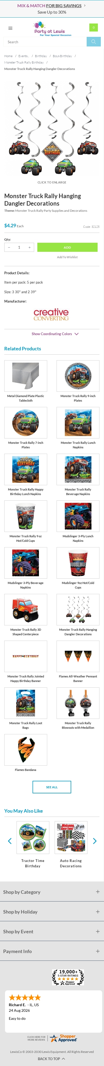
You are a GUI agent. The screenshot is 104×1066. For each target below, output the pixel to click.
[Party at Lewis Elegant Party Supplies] (52, 27)
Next (94, 840)
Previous (9, 840)
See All (52, 787)
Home (8, 56)
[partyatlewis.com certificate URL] (52, 1038)
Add (67, 247)
